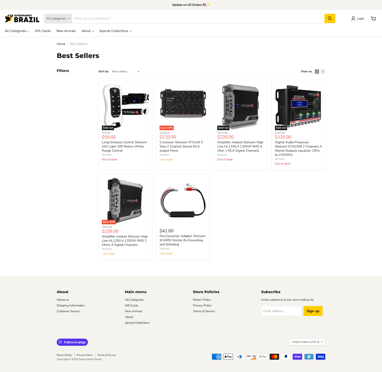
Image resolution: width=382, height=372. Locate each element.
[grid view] (317, 71)
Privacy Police (202, 305)
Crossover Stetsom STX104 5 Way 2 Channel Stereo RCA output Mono (181, 146)
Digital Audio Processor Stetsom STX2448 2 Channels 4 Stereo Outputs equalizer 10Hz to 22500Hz (298, 148)
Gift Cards (43, 31)
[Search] (330, 18)
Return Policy (202, 300)
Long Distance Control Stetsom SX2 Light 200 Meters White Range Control (124, 146)
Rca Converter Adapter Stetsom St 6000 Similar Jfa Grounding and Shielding (183, 240)
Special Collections (114, 31)
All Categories (16, 31)
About (87, 31)
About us (63, 300)
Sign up (313, 311)
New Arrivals (66, 31)
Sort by (103, 71)
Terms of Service (204, 311)
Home (61, 44)
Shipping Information (71, 305)
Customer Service (68, 311)
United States (305, 342)
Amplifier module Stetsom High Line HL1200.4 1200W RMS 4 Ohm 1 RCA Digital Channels (240, 146)
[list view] (322, 71)
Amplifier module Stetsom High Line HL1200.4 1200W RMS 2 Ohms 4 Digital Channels (125, 240)
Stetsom (107, 155)
